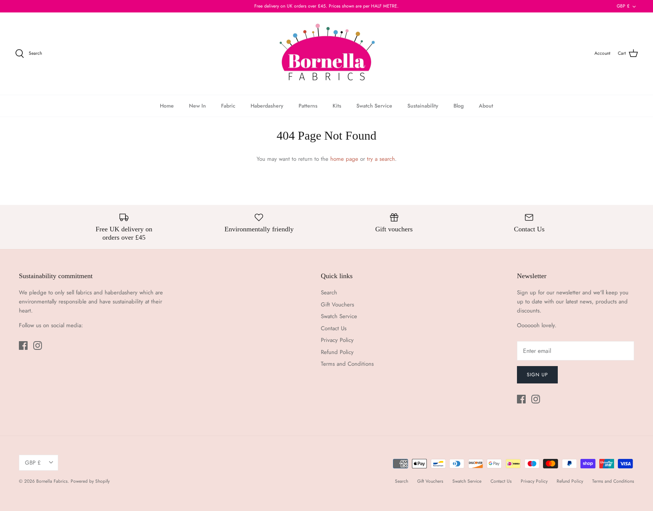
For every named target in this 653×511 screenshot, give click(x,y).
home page (344, 159)
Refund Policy (337, 352)
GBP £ (623, 6)
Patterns (308, 105)
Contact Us (334, 328)
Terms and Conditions (347, 364)
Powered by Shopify (90, 481)
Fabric (228, 105)
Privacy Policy (337, 340)
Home (167, 105)
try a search (381, 159)
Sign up (537, 374)
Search (329, 292)
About (486, 105)
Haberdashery (267, 105)
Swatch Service (374, 105)
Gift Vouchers (337, 304)
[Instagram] (37, 345)
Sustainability (422, 105)
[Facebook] (23, 345)
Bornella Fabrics (52, 481)
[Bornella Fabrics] (326, 54)
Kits (337, 105)
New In (197, 105)
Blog (458, 105)
